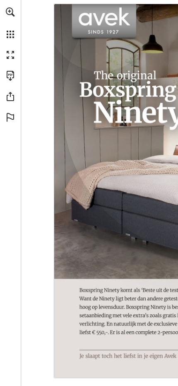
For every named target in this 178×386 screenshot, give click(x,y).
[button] (10, 12)
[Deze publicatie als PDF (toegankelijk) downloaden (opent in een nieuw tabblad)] (10, 75)
